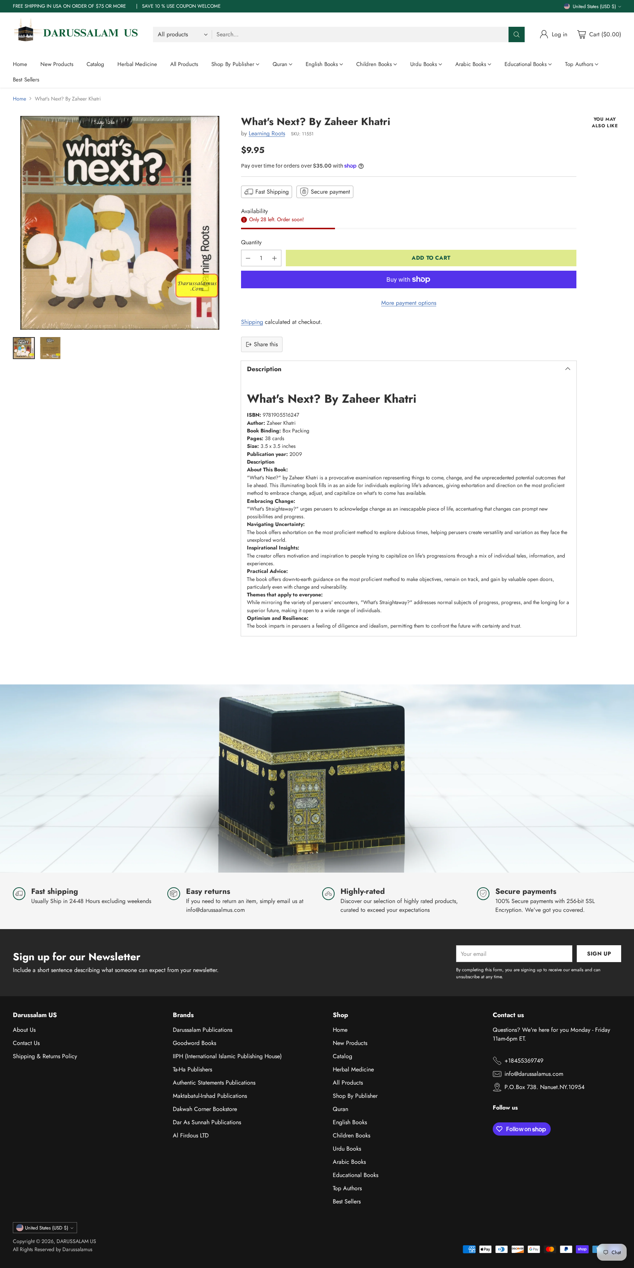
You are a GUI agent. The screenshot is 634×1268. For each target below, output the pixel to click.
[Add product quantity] (274, 258)
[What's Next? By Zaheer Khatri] (120, 223)
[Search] (517, 34)
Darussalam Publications (202, 1030)
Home (19, 98)
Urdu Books (347, 1148)
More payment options (408, 303)
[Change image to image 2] (50, 348)
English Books (350, 1122)
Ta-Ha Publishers (192, 1069)
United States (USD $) (594, 6)
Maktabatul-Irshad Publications (210, 1096)
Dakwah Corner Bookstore (205, 1109)
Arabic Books (349, 1162)
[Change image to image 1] (24, 348)
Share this (266, 344)
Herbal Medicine (353, 1069)
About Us (24, 1030)
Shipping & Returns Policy (45, 1056)
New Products (350, 1043)
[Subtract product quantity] (248, 258)
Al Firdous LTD (191, 1135)
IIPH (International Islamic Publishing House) (227, 1056)
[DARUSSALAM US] (77, 34)
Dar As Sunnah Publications (207, 1122)
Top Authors (347, 1188)
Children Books (351, 1135)
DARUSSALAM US (76, 1241)
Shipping (252, 322)
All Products (348, 1082)
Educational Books (355, 1175)
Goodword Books (194, 1043)
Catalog (342, 1056)
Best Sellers (347, 1201)
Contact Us (26, 1043)
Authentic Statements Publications (214, 1082)
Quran (340, 1109)
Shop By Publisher (355, 1096)
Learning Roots (267, 133)
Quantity (251, 242)
